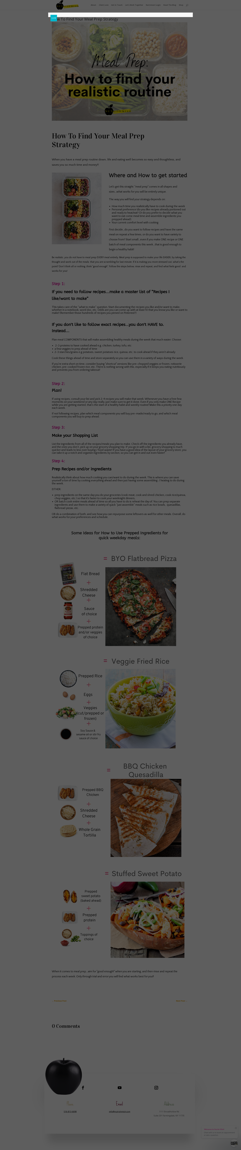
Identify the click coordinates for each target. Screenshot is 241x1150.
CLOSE (53, 18)
